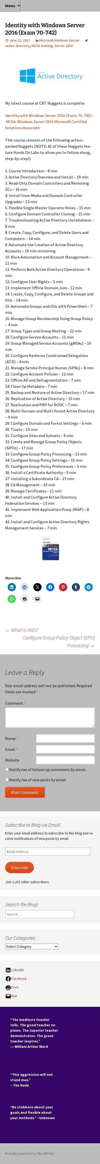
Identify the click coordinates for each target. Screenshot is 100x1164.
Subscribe (19, 867)
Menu (10, 5)
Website (12, 760)
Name (11, 738)
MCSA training (42, 45)
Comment (15, 703)
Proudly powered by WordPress (29, 1153)
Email (11, 749)
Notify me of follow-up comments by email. (47, 769)
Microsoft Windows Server (59, 40)
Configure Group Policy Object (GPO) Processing (59, 641)
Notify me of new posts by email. (38, 779)
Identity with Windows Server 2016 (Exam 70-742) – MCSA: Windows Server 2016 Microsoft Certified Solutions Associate (49, 121)
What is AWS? (21, 630)
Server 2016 (63, 45)
